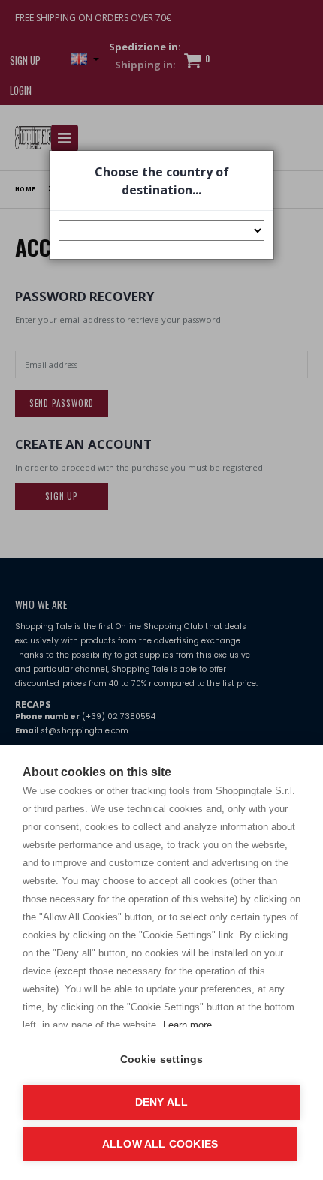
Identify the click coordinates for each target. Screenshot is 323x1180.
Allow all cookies (160, 1144)
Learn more (187, 1025)
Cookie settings (162, 1059)
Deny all (162, 1102)
